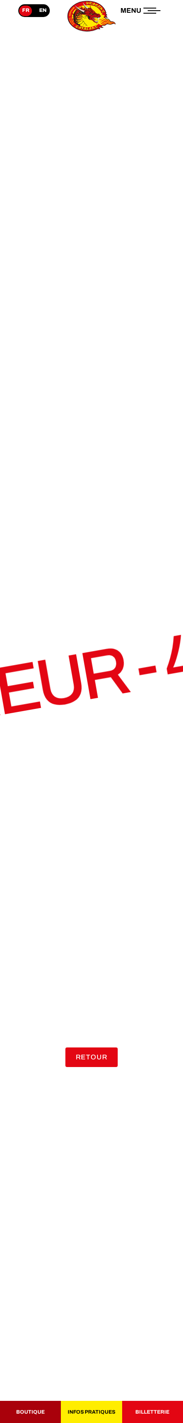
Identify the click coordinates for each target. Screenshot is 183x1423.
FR (25, 10)
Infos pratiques (91, 1412)
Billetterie (152, 1412)
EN (42, 10)
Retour (92, 1057)
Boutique (30, 1412)
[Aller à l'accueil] (91, 31)
